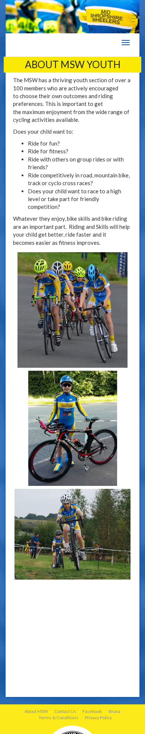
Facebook (92, 711)
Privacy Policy (98, 717)
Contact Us (65, 711)
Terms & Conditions (58, 717)
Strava (114, 711)
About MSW (36, 711)
